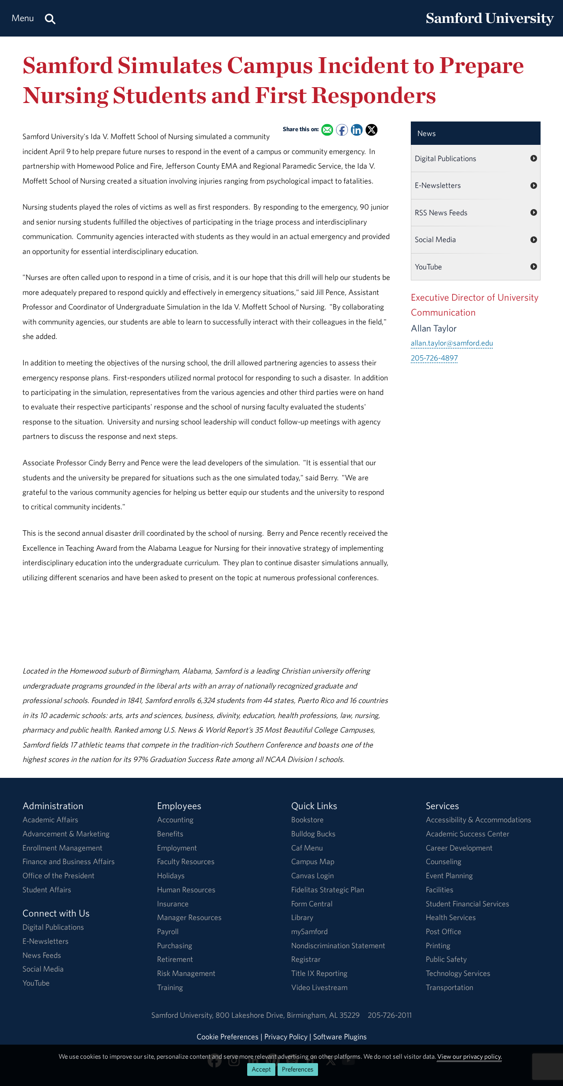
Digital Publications (445, 158)
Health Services (451, 917)
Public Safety (446, 959)
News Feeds (41, 955)
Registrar (306, 959)
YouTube (428, 266)
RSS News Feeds (441, 212)
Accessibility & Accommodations (478, 819)
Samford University (183, 1015)
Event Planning (449, 875)
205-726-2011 (390, 1015)
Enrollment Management (62, 848)
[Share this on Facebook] (342, 130)
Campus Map (312, 861)
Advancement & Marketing (66, 833)
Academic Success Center (467, 833)
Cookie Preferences (228, 1036)
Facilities (439, 889)
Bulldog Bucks (313, 833)
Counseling (443, 861)
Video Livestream (319, 987)
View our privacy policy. (469, 1056)
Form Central (312, 903)
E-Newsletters (438, 185)
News (426, 133)
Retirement (175, 959)
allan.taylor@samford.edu (452, 343)
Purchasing (174, 945)
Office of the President (58, 875)
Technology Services (458, 973)
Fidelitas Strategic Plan (327, 889)
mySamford (309, 931)
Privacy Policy (285, 1036)
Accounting (175, 819)
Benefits (170, 833)
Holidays (171, 875)
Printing (438, 945)
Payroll (168, 931)
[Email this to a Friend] (327, 130)
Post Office (443, 931)
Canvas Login (312, 875)
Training (170, 987)
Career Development (459, 848)
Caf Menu (307, 848)
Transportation (449, 987)
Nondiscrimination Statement (338, 945)
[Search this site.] (50, 18)
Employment (177, 848)
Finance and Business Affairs (68, 861)
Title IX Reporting (319, 973)
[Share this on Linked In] (357, 130)
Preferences (298, 1069)
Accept (261, 1069)
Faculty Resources (186, 861)
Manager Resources (189, 917)
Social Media (435, 239)
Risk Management (186, 973)
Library (302, 917)
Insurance (173, 903)
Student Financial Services (467, 903)
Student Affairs (46, 889)
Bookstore (307, 819)
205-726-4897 (434, 358)
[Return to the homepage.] (490, 27)
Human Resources (186, 889)
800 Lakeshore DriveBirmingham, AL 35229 (288, 1015)
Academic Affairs (50, 819)
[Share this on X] (371, 130)
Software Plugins (340, 1036)
